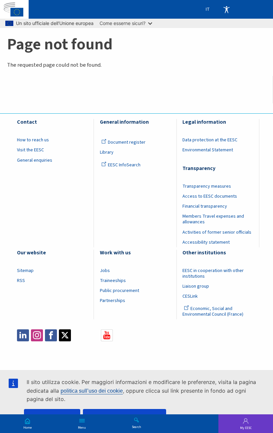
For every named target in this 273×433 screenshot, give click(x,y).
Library (107, 152)
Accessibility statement (206, 242)
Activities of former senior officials (216, 232)
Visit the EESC (30, 150)
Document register (126, 142)
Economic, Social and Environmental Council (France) (213, 311)
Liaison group (195, 286)
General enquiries (34, 160)
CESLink (190, 296)
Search (136, 427)
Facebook (51, 335)
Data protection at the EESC (209, 140)
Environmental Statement (207, 150)
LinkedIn (23, 335)
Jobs (105, 270)
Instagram (37, 335)
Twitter (65, 335)
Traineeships (113, 280)
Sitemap (25, 270)
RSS (21, 280)
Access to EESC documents (209, 196)
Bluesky (79, 335)
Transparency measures (206, 186)
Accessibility (226, 9)
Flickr (93, 335)
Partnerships (112, 300)
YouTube (107, 335)
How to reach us (33, 140)
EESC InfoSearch (124, 165)
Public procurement (119, 290)
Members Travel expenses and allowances (213, 219)
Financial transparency (204, 206)
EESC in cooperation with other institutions (213, 273)
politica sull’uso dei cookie (92, 391)
